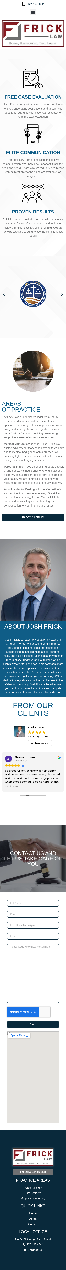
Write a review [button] (40, 743)
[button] (33, 12)
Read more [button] (11, 786)
